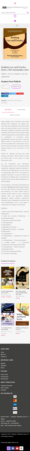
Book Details (21, 109)
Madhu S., (4, 74)
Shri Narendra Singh (6, 295)
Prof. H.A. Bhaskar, (14, 74)
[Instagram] (9, 448)
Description (8, 109)
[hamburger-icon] (17, 25)
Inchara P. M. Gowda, (6, 331)
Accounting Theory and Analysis (6, 328)
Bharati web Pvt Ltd (13, 442)
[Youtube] (17, 448)
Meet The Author (15, 115)
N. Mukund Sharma (20, 331)
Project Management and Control (7, 292)
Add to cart (16, 86)
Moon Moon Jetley (20, 296)
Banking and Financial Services (22, 328)
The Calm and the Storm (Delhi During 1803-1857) (21, 292)
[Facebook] (13, 448)
